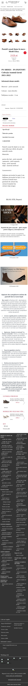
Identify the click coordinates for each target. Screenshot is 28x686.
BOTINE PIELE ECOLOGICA (5, 465)
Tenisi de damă (6, 504)
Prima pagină (3, 6)
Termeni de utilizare (5, 626)
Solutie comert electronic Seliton (14, 684)
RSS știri (6, 426)
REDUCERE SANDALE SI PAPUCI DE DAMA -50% (21, 453)
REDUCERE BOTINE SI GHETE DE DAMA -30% (21, 511)
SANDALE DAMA (20, 587)
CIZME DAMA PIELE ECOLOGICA (7, 486)
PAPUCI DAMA (20, 565)
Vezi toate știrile (6, 428)
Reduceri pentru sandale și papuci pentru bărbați (21, 464)
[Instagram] (9, 651)
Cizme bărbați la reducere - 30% (20, 500)
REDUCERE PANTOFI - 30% (21, 497)
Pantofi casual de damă (18, 6)
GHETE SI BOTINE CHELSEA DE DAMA (6, 462)
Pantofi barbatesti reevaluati (20, 529)
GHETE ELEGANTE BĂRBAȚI (6, 569)
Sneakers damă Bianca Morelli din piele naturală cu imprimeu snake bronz (17, 399)
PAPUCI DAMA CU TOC (21, 580)
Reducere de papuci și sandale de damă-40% (21, 493)
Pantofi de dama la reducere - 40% (21, 489)
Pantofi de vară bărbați (20, 549)
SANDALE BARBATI (8, 546)
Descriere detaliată (8, 125)
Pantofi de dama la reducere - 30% (21, 515)
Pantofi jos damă (6, 506)
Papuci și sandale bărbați (20, 545)
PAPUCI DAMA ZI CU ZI (21, 569)
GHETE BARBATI (5, 551)
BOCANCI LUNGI (6, 483)
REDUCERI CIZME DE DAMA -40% (21, 481)
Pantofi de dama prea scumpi (21, 525)
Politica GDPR (4, 638)
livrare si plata (4, 629)
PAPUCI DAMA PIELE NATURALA (21, 576)
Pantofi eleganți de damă (6, 495)
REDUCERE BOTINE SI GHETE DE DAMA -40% (21, 477)
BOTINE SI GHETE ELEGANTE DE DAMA (7, 446)
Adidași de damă (7, 502)
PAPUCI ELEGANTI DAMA (21, 573)
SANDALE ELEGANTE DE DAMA (20, 595)
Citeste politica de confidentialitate (14, 675)
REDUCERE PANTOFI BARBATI (21, 443)
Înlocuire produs (8, 133)
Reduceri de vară (20, 532)
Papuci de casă (18, 553)
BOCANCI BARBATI (7, 558)
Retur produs (4, 635)
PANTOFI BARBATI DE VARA (6, 537)
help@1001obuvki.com (11, 645)
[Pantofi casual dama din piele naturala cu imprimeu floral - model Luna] (6, 417)
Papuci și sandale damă (20, 535)
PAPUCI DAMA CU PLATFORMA (21, 584)
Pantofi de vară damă (22, 538)
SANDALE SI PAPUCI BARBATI (7, 543)
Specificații (6, 129)
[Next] (23, 403)
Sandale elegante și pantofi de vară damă (21, 542)
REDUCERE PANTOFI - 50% (7, 584)
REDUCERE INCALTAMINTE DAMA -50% (20, 448)
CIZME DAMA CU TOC (6, 480)
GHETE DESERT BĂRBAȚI (5, 572)
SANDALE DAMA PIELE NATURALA (21, 600)
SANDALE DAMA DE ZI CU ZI (21, 590)
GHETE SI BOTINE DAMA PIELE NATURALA (6, 453)
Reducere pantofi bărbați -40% (20, 485)
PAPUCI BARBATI (7, 549)
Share (6, 118)
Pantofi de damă (10, 6)
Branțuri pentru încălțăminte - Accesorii (6, 577)
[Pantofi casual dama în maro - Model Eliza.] (14, 30)
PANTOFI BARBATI (6, 524)
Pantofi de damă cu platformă (6, 512)
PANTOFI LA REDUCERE (4, 581)
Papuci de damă (19, 555)
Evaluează (4, 120)
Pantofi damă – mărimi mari (20, 558)
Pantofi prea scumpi (20, 522)
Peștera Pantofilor (6, 114)
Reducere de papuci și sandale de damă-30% (21, 519)
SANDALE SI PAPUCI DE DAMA (20, 563)
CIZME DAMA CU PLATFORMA (6, 476)
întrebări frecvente (8, 137)
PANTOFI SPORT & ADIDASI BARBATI (6, 533)
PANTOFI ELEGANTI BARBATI (7, 529)
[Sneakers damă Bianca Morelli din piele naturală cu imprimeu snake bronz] (6, 401)
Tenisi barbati (5, 540)
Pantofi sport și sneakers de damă (5, 499)
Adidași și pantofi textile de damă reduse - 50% (21, 458)
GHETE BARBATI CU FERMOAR (7, 561)
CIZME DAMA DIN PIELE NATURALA (6, 472)
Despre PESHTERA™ (6, 623)
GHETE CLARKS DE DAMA (6, 458)
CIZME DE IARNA (6, 439)
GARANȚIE (6, 141)
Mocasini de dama (6, 519)
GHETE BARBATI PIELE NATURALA (6, 555)
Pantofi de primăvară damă (6, 516)
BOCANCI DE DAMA (7, 449)
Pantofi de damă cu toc (7, 509)
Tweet (13, 118)
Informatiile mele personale (14, 679)
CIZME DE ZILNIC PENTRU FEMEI (6, 442)
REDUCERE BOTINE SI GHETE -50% (21, 439)
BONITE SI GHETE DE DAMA (6, 436)
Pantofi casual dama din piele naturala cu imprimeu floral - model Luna (17, 415)
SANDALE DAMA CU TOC (21, 611)
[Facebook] (2, 651)
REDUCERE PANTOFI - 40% (21, 468)
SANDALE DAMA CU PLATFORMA (21, 607)
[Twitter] (6, 651)
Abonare (6, 407)
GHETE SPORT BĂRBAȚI (5, 565)
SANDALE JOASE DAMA (21, 604)
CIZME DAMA (4, 469)
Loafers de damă (6, 521)
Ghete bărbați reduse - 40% (21, 472)
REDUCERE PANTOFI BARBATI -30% (21, 505)
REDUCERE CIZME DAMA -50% (21, 435)
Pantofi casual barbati (7, 526)
